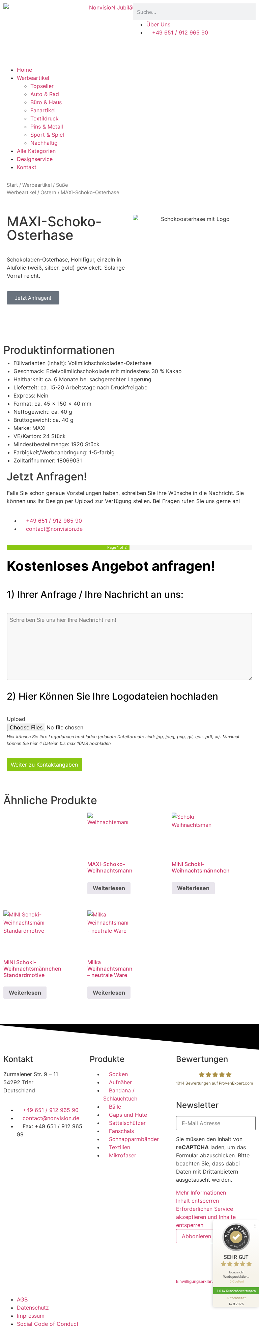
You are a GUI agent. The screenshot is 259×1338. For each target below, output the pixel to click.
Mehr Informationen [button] (201, 1192)
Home (24, 69)
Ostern (48, 192)
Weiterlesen (109, 888)
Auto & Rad (44, 94)
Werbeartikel (33, 77)
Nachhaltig (44, 142)
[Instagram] (30, 1153)
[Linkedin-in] (48, 1153)
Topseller (42, 86)
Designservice (35, 159)
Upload (16, 719)
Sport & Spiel (47, 134)
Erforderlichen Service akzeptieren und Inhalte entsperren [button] (206, 1216)
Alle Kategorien (36, 151)
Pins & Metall (46, 126)
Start (12, 185)
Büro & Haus (46, 102)
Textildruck (44, 118)
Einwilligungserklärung (197, 1281)
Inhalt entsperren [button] (197, 1200)
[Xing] (67, 1153)
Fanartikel (43, 110)
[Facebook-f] (11, 1153)
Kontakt (26, 167)
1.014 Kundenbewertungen (236, 1290)
